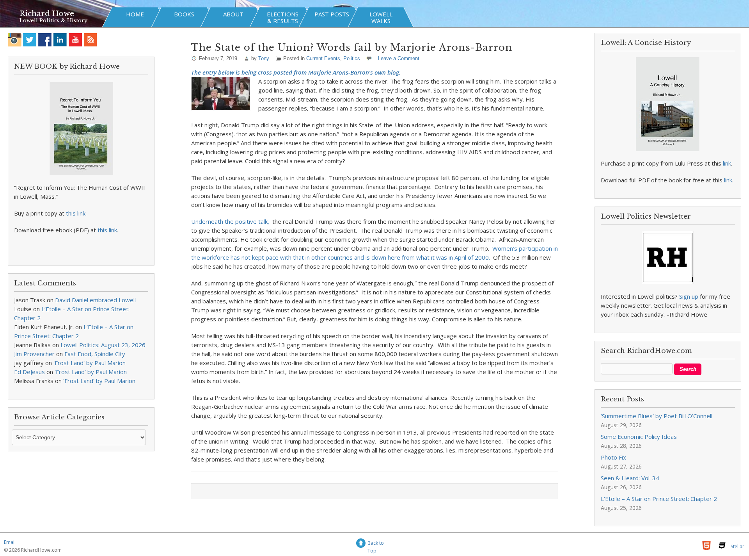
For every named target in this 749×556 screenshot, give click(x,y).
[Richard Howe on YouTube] (75, 39)
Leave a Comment (398, 58)
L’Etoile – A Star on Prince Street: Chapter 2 (659, 499)
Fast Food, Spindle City (94, 354)
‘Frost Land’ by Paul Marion (89, 363)
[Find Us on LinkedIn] (60, 39)
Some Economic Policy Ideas (639, 436)
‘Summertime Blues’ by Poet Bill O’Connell (656, 416)
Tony (263, 58)
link (727, 163)
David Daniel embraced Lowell (95, 300)
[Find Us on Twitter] (30, 39)
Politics (351, 58)
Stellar (737, 546)
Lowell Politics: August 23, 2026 (103, 345)
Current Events (323, 58)
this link (75, 213)
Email (10, 542)
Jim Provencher (34, 354)
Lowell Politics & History (53, 20)
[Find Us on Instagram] (14, 39)
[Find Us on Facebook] (45, 39)
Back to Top (375, 544)
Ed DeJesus (29, 372)
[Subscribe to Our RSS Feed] (91, 39)
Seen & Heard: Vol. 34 (630, 478)
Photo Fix (613, 457)
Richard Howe (47, 13)
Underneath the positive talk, (231, 221)
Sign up (688, 296)
